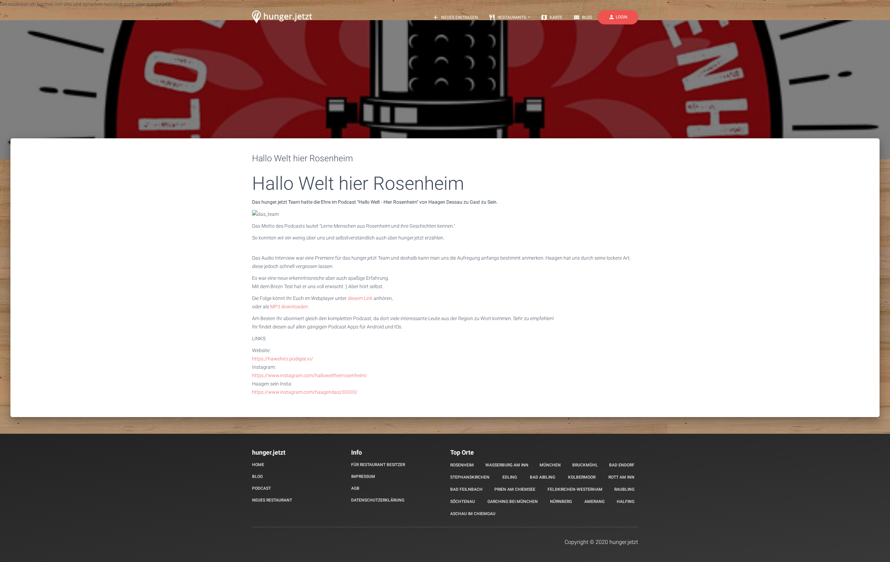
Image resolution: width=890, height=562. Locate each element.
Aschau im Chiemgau (472, 513)
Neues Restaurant (272, 500)
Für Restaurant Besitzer (378, 464)
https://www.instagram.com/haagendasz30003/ (305, 392)
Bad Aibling (542, 477)
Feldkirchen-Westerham (575, 489)
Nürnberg (561, 501)
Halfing (625, 501)
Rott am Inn (621, 477)
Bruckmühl (585, 465)
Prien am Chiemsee (514, 489)
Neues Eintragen (455, 17)
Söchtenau (462, 501)
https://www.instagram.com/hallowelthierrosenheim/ (309, 375)
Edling (509, 477)
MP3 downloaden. (289, 306)
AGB (355, 488)
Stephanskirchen (470, 477)
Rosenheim (462, 465)
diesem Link (360, 298)
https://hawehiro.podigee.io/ (282, 358)
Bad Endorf (621, 465)
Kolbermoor (582, 477)
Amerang (594, 501)
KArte (552, 17)
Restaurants (507, 17)
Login (618, 17)
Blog (582, 17)
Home (258, 464)
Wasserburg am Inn (506, 465)
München (550, 465)
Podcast (261, 488)
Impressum (363, 476)
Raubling (624, 489)
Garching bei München (512, 501)
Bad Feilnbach (466, 489)
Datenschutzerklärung (377, 500)
